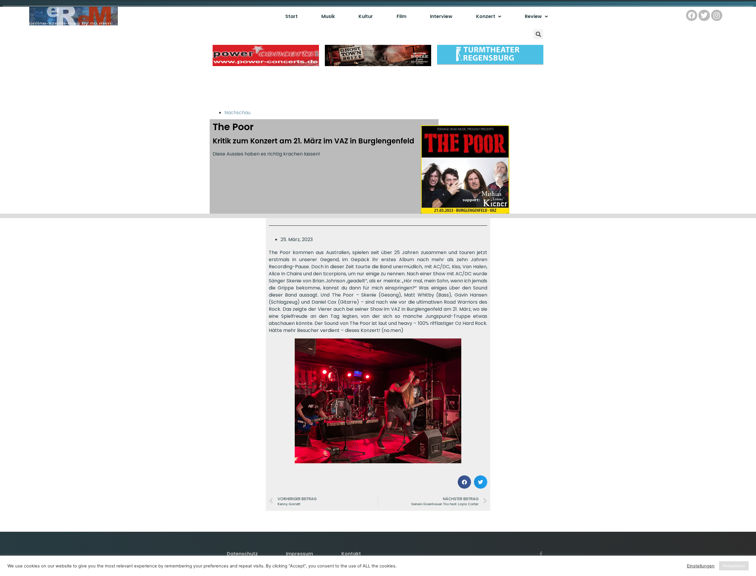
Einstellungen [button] (701, 566)
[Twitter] (704, 15)
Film (401, 16)
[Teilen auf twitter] (480, 482)
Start (291, 16)
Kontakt (351, 553)
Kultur (366, 16)
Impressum (299, 553)
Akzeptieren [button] (734, 565)
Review (533, 16)
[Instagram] (716, 15)
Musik (328, 16)
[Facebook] (691, 15)
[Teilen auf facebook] (464, 482)
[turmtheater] (490, 64)
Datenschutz (242, 553)
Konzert (485, 16)
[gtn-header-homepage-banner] (378, 64)
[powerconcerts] (266, 64)
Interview (441, 16)
